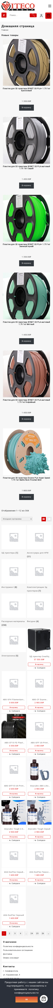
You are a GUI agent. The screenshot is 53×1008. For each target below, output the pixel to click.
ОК (26, 1000)
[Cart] (48, 15)
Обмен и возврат (11, 958)
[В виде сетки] (44, 519)
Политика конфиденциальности (18, 946)
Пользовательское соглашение (18, 950)
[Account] (41, 15)
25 (37, 933)
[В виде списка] (49, 519)
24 (32, 933)
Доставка (7, 954)
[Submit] (33, 15)
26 (43, 933)
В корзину (26, 108)
